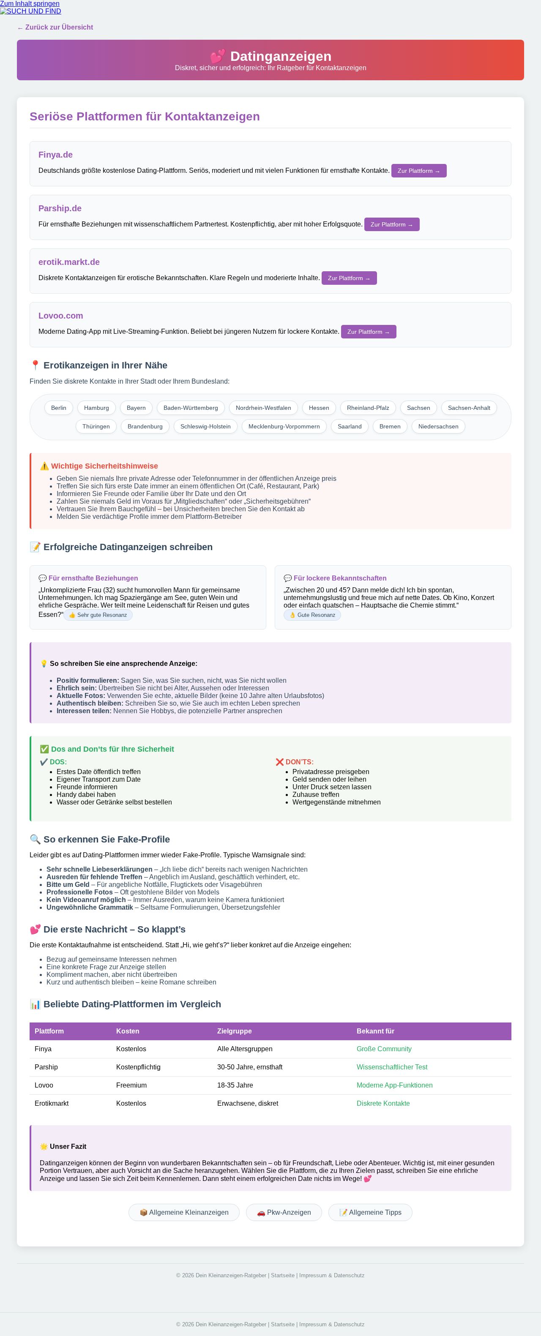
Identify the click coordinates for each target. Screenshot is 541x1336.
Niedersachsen (438, 426)
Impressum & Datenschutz (332, 1275)
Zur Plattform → (419, 170)
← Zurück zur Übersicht (55, 27)
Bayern (136, 407)
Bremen (390, 426)
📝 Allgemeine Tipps (370, 1212)
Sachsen (418, 407)
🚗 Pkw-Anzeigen (284, 1212)
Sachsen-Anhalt (469, 407)
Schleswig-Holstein (205, 426)
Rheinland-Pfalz (368, 407)
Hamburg (96, 407)
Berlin (58, 407)
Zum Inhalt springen (30, 3)
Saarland (350, 426)
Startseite (283, 1275)
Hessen (319, 407)
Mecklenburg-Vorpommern (284, 426)
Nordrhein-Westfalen (263, 407)
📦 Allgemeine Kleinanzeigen (184, 1212)
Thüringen (96, 426)
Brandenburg (145, 426)
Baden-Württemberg (191, 407)
